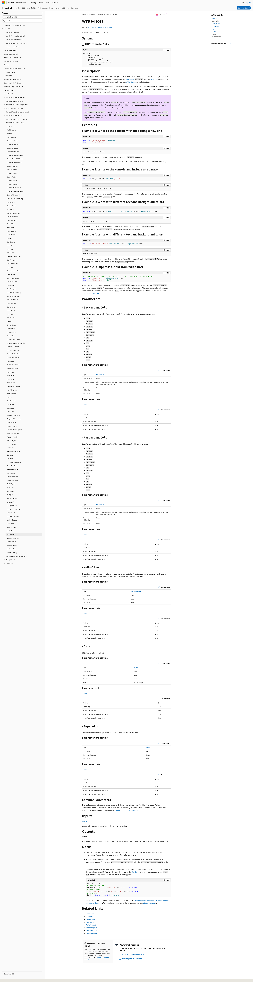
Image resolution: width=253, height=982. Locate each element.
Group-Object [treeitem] (11, 325)
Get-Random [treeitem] (11, 285)
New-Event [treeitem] (10, 375)
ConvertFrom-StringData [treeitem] (15, 162)
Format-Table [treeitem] (11, 231)
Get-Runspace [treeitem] (11, 289)
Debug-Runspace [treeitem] (13, 184)
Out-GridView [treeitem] (11, 401)
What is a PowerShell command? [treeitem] (16, 43)
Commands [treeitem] (11, 126)
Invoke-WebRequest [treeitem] (13, 357)
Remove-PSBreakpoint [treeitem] (14, 430)
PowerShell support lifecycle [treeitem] (13, 86)
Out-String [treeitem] (10, 408)
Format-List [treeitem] (11, 227)
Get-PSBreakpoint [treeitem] (13, 278)
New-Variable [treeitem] (11, 394)
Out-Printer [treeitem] (11, 404)
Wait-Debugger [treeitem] (12, 520)
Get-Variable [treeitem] (11, 318)
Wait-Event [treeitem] (10, 524)
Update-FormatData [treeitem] (13, 509)
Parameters (215, 26)
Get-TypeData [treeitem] (11, 303)
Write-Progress (91, 928)
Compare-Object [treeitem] (12, 141)
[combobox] (22, 17)
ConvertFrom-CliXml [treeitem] (13, 144)
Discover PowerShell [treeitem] (12, 47)
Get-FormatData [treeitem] (12, 264)
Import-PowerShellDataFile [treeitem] (16, 343)
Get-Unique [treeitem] (11, 310)
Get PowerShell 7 (244, 8)
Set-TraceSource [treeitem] (12, 469)
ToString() (154, 79)
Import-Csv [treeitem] (10, 336)
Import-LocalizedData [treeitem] (14, 339)
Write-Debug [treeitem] (11, 527)
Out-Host (89, 917)
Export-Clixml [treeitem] (11, 206)
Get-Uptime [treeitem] (11, 314)
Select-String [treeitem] (11, 444)
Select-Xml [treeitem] (10, 448)
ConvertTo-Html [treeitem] (12, 173)
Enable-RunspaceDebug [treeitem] (15, 199)
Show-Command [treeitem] (12, 477)
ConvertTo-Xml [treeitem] (12, 180)
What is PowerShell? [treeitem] (12, 32)
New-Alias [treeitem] (10, 372)
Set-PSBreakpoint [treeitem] (12, 466)
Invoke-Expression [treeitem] (13, 350)
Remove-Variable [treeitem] (12, 437)
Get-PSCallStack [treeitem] (12, 282)
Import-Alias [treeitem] (11, 329)
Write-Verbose (91, 930)
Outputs (214, 31)
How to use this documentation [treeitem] (14, 25)
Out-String (135, 872)
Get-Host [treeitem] (10, 267)
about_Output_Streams (91, 293)
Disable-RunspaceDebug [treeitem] (15, 191)
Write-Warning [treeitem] (12, 552)
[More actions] (169, 14)
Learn (84, 15)
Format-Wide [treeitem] (11, 235)
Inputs (214, 29)
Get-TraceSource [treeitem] (12, 300)
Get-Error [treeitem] (10, 249)
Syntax (214, 18)
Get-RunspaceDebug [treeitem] (14, 292)
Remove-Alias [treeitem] (11, 422)
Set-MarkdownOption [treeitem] (14, 462)
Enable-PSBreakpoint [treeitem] (14, 195)
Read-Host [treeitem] (10, 412)
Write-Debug (90, 919)
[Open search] (243, 2)
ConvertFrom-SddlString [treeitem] (15, 159)
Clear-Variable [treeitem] (12, 137)
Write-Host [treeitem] (11, 534)
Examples (215, 24)
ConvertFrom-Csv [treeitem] (12, 148)
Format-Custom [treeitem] (12, 220)
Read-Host (130, 79)
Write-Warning (91, 933)
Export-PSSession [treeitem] (12, 217)
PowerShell (92, 15)
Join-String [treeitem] (10, 361)
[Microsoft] (3, 2)
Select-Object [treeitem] (11, 440)
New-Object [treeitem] (11, 383)
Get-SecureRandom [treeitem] (13, 296)
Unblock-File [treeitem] (11, 502)
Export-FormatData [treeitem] (13, 213)
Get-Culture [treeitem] (11, 242)
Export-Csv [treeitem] (10, 209)
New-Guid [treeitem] (10, 379)
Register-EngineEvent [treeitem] (14, 415)
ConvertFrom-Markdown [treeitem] (15, 155)
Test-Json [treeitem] (10, 495)
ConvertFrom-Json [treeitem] (13, 152)
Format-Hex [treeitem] (11, 224)
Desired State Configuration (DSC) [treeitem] (15, 68)
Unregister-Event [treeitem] (12, 505)
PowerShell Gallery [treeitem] (10, 72)
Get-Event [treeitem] (10, 253)
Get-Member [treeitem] (11, 274)
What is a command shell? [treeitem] (14, 40)
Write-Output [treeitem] (11, 542)
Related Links (216, 37)
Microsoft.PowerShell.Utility (107, 15)
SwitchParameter (136, 591)
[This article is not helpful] (230, 43)
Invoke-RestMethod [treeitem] (13, 354)
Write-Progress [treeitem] (12, 545)
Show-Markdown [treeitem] (12, 480)
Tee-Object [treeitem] (10, 491)
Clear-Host (90, 914)
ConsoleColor (100, 374)
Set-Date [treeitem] (10, 459)
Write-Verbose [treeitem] (12, 549)
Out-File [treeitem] (9, 397)
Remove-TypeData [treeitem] (13, 433)
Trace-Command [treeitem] (12, 498)
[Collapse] (42, 13)
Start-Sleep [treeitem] (10, 487)
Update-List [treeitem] (11, 513)
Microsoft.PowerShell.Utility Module (100, 27)
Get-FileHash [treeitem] (11, 260)
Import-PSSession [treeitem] (13, 347)
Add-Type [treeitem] (10, 134)
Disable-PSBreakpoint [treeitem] (14, 188)
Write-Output (131, 82)
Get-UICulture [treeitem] (11, 307)
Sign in (248, 2)
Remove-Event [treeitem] (12, 426)
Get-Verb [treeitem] (10, 321)
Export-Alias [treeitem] (11, 202)
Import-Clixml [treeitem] (11, 332)
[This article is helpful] (228, 43)
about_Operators (149, 903)
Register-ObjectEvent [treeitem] (14, 419)
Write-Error (90, 922)
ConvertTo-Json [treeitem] (12, 177)
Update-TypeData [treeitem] (13, 516)
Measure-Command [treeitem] (13, 365)
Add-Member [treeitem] (11, 130)
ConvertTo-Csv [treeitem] (12, 170)
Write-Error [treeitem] (11, 531)
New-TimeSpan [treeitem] (12, 390)
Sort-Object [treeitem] (11, 484)
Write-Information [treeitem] (13, 538)
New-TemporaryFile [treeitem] (13, 386)
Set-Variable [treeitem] (11, 473)
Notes (214, 34)
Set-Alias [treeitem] (10, 455)
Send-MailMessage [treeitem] (13, 451)
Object (136, 667)
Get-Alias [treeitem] (10, 238)
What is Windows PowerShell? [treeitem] (15, 36)
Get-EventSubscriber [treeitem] (14, 256)
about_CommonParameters (125, 810)
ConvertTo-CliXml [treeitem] (12, 166)
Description (215, 21)
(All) (83, 404)
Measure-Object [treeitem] (12, 368)
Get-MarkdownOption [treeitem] (14, 271)
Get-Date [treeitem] (10, 245)
